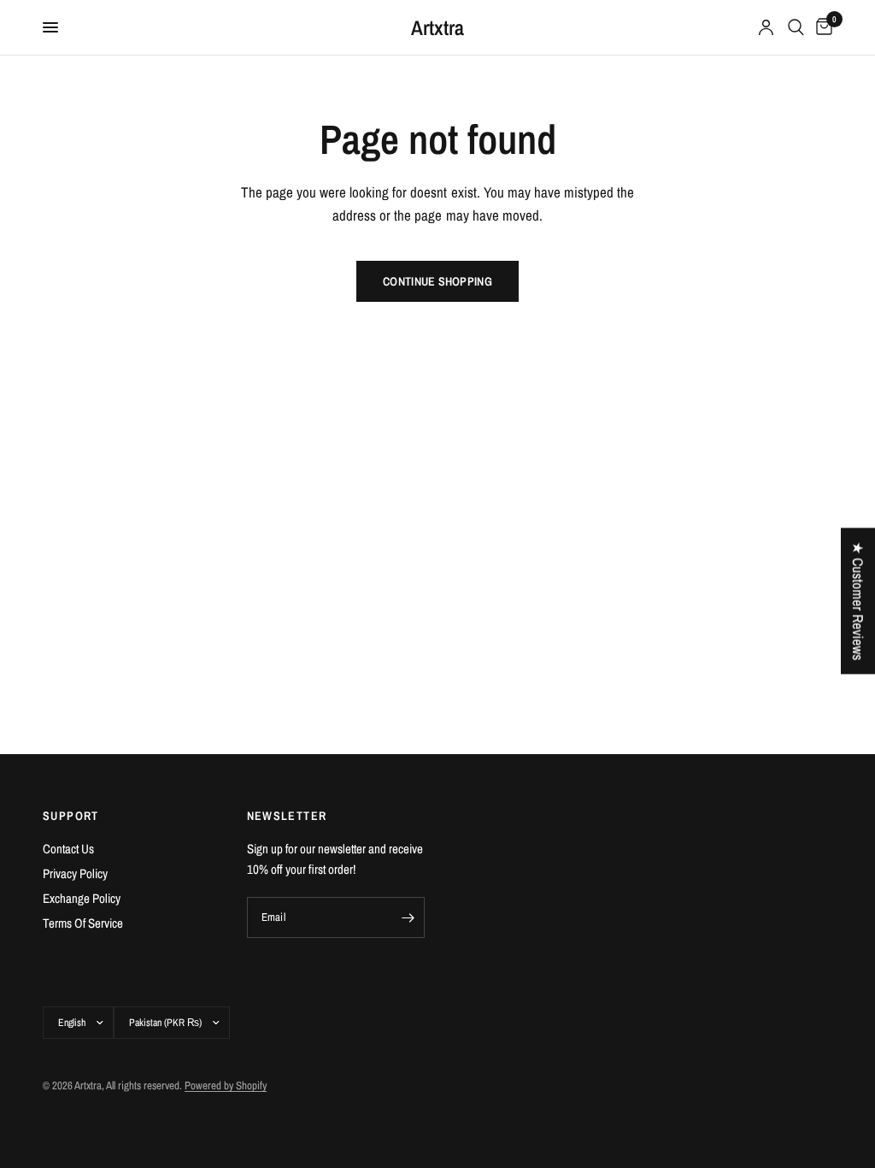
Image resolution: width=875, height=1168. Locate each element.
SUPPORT (71, 816)
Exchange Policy (81, 898)
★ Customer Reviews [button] (858, 600)
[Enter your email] (408, 917)
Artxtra (437, 27)
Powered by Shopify (226, 1085)
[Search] (796, 27)
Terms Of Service (83, 923)
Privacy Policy (75, 873)
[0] (821, 27)
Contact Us (68, 849)
